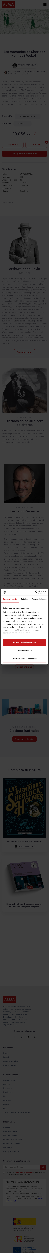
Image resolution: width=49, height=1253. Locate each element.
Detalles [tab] (24, 599)
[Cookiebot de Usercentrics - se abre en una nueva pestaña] (35, 592)
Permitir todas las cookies (24, 642)
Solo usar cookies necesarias (24, 659)
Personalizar (23, 650)
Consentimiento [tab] (10, 599)
